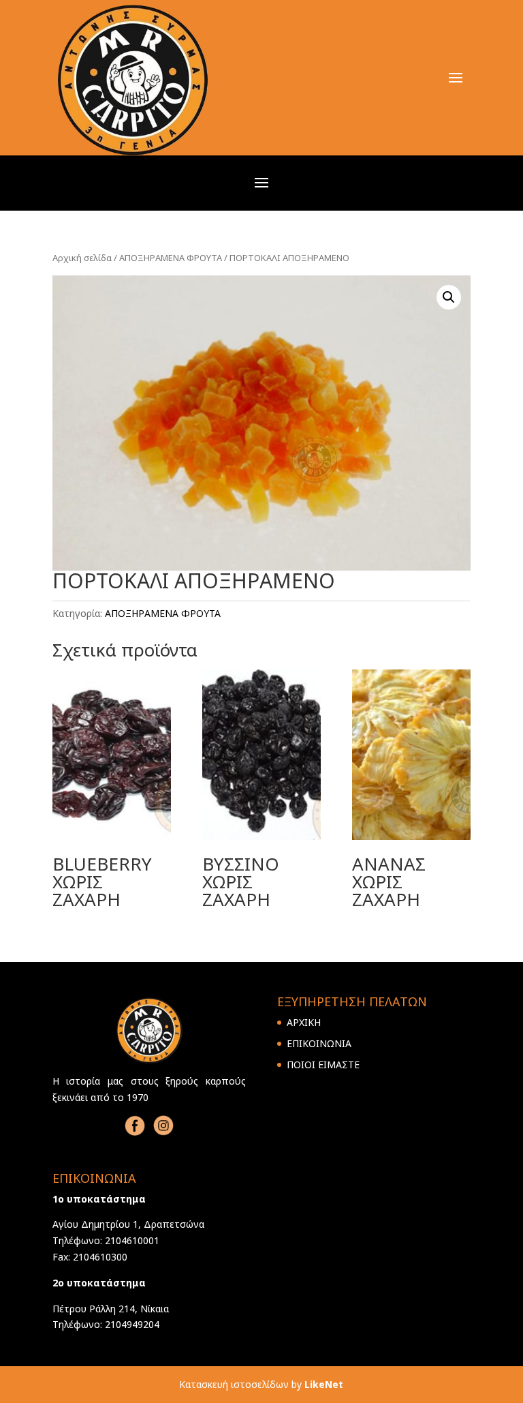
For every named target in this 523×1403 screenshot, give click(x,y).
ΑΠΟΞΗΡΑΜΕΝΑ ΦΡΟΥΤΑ (170, 258)
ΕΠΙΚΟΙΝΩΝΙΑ (319, 1043)
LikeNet (323, 1384)
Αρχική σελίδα (82, 258)
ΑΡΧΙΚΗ (304, 1022)
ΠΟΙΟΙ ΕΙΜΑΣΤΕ (323, 1064)
